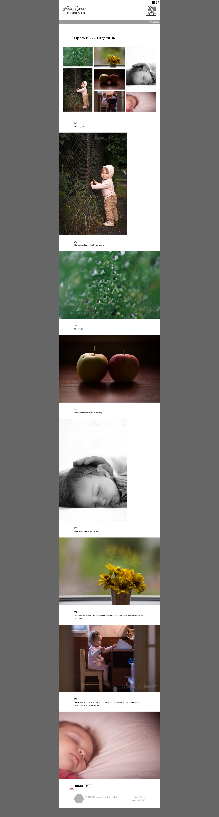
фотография (112, 797)
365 (93, 797)
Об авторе (154, 22)
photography (101, 797)
